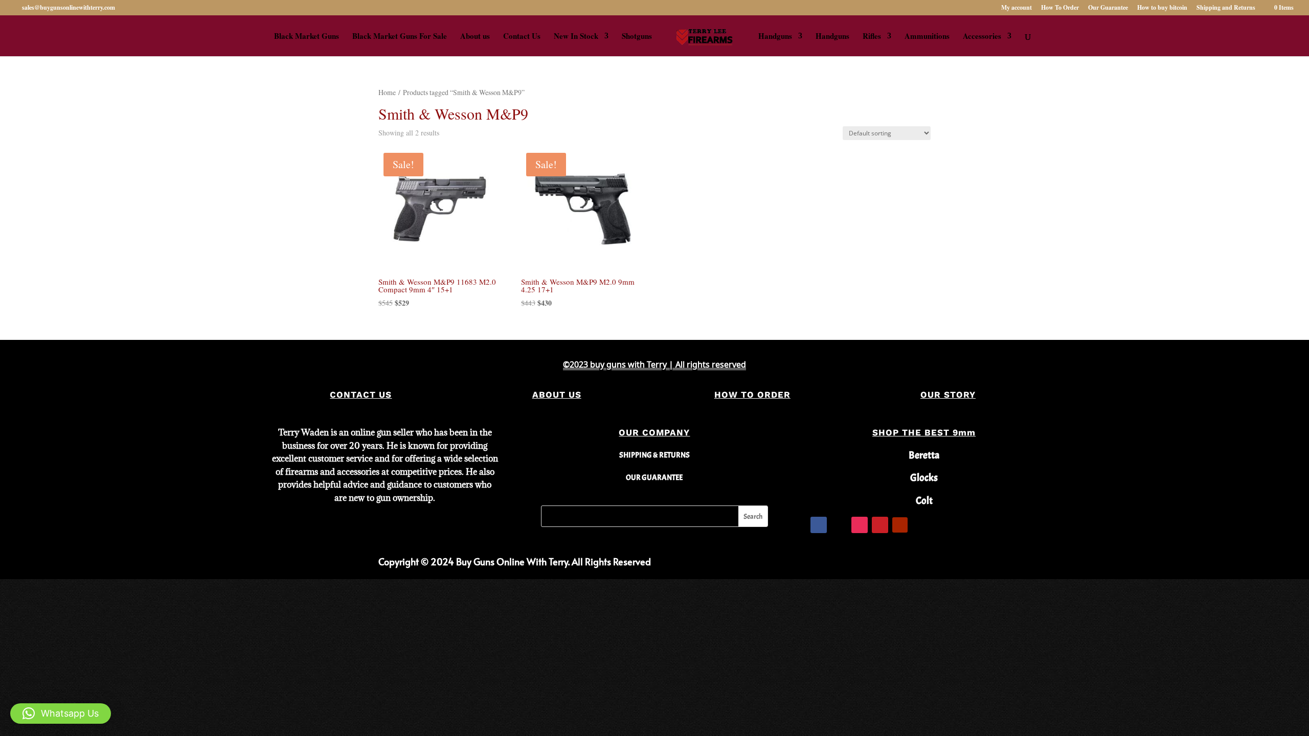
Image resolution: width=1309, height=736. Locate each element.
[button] (60, 713)
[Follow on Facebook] (818, 525)
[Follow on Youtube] (900, 525)
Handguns (775, 36)
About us (475, 36)
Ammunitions (927, 36)
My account (1016, 8)
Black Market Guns (306, 36)
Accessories (982, 36)
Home (387, 92)
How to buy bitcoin (1162, 8)
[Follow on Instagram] (859, 525)
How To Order (1060, 8)
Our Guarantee (1108, 8)
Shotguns (637, 36)
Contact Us (521, 36)
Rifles (872, 36)
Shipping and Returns (1226, 8)
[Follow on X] (839, 525)
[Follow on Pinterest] (880, 525)
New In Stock (576, 36)
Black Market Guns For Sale (399, 36)
